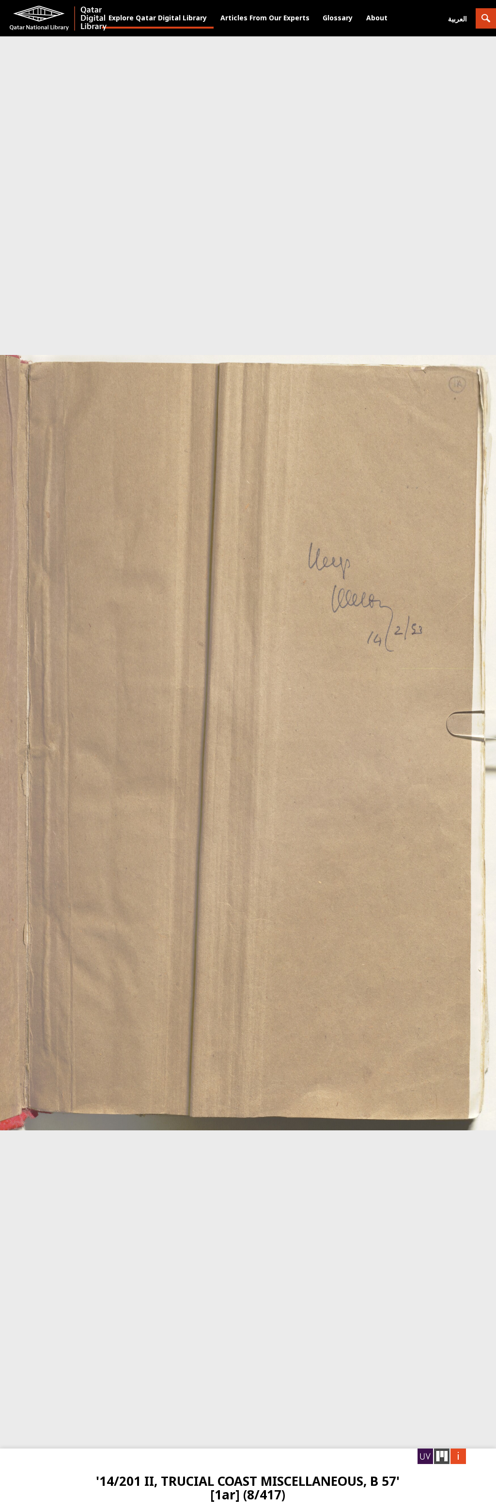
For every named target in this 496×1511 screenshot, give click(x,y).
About (377, 17)
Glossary (338, 17)
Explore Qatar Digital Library (157, 17)
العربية (457, 18)
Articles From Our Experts (265, 17)
